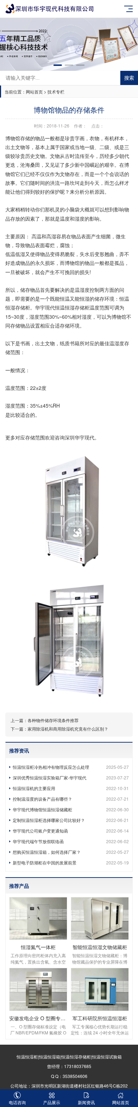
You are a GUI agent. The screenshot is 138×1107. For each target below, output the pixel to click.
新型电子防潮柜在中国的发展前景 (71, 862)
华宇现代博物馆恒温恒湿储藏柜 (71, 809)
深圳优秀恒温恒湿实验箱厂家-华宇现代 (71, 777)
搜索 (129, 78)
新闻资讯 (86, 1102)
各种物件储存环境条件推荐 (53, 720)
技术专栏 (55, 92)
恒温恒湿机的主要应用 (71, 788)
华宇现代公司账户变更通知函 (71, 831)
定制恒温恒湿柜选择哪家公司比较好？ (71, 820)
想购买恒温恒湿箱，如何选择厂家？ (71, 852)
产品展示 (51, 1102)
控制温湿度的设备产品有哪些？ (71, 799)
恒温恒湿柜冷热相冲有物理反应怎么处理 (71, 767)
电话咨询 (17, 1102)
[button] (57, 65)
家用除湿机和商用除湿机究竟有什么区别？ (68, 729)
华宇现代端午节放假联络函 (71, 841)
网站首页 (34, 92)
